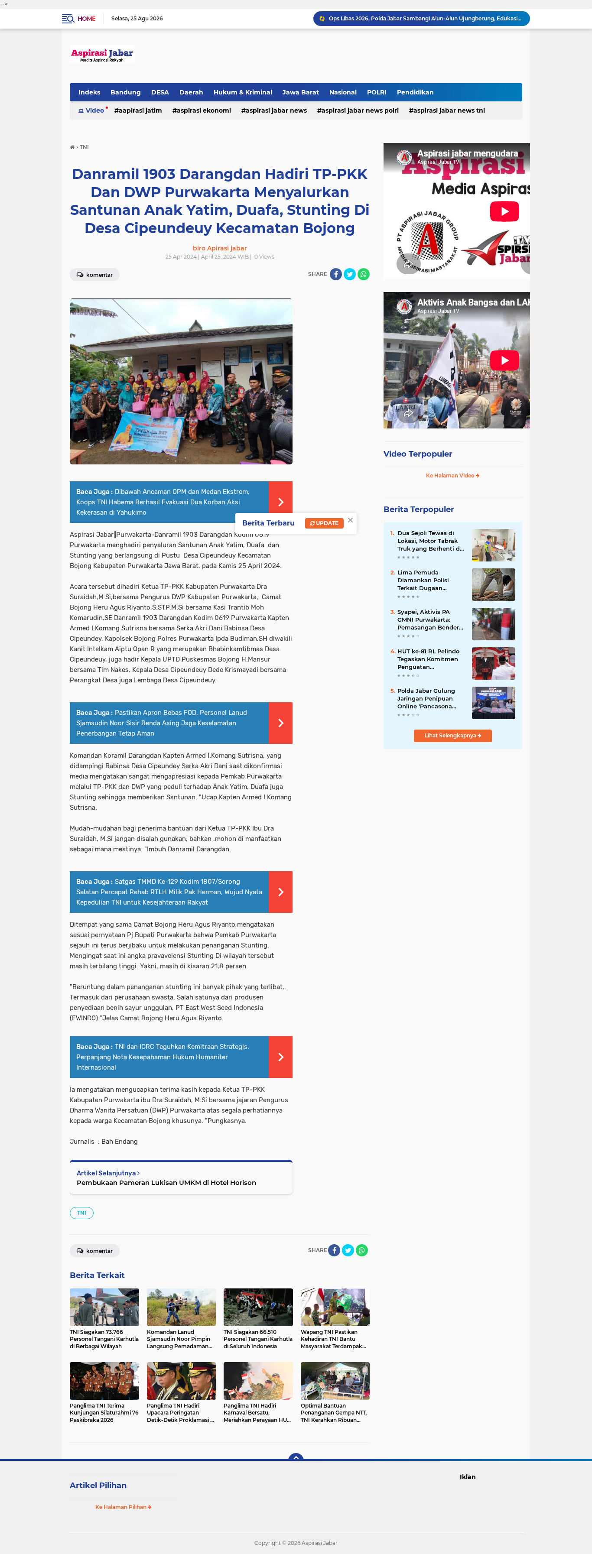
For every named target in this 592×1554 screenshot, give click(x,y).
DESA (160, 92)
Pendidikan (415, 92)
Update (326, 523)
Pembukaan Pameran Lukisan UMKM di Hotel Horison (166, 1182)
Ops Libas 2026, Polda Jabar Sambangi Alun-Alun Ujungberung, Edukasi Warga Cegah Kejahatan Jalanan (425, 18)
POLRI (377, 92)
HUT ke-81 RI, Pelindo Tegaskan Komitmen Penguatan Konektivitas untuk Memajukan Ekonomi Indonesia (428, 659)
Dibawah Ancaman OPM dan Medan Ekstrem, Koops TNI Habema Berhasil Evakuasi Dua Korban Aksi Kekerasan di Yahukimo (163, 502)
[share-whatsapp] (364, 274)
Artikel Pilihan (98, 1485)
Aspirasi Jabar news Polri (360, 110)
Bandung (126, 92)
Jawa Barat (301, 92)
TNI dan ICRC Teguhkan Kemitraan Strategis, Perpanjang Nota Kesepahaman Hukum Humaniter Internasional (162, 1057)
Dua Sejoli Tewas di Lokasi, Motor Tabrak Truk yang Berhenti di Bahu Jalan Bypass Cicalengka (429, 541)
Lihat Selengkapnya (451, 735)
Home (86, 19)
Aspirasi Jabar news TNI (449, 110)
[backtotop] (296, 1461)
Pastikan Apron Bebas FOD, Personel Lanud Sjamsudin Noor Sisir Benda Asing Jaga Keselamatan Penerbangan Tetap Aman (161, 723)
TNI (81, 1213)
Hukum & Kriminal (243, 92)
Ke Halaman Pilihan (121, 1507)
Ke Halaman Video (451, 475)
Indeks (89, 92)
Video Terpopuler (418, 454)
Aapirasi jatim (140, 110)
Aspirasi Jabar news (276, 110)
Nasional (343, 92)
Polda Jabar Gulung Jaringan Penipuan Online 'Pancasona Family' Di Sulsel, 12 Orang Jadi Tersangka (429, 698)
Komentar (99, 275)
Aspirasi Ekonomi (204, 110)
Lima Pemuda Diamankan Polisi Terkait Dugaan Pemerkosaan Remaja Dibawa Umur (429, 580)
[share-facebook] (336, 274)
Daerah (191, 92)
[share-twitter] (350, 274)
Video (95, 110)
